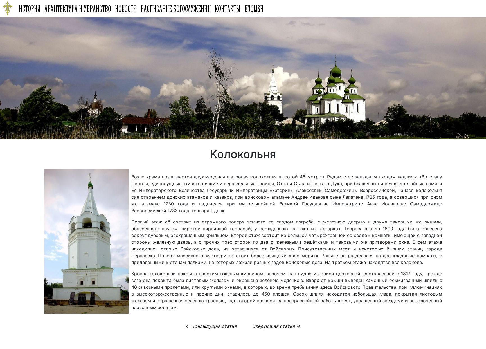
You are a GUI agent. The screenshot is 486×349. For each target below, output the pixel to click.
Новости (126, 8)
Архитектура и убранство (77, 8)
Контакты (227, 8)
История (29, 8)
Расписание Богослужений (176, 8)
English (254, 8)
